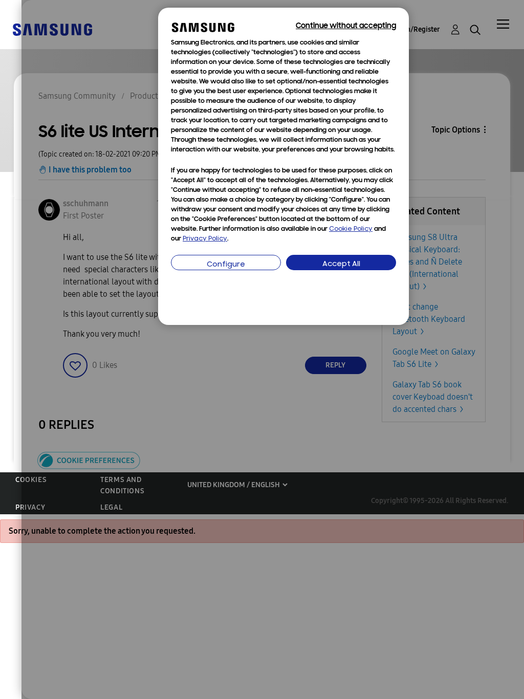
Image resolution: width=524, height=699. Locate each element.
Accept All (341, 264)
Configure (226, 265)
